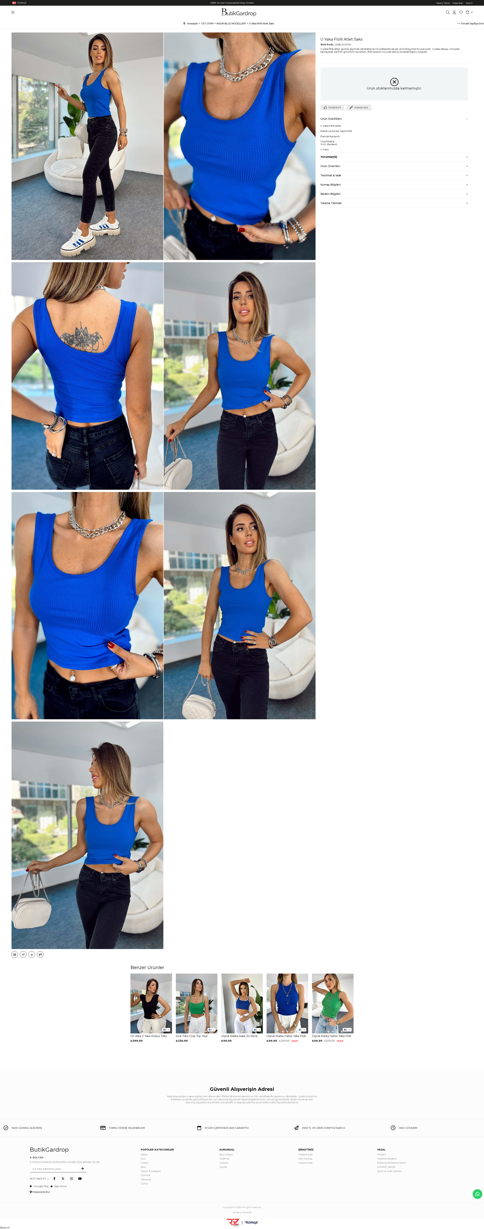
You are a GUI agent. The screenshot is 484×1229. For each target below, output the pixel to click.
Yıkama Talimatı (331, 203)
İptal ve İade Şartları (389, 1171)
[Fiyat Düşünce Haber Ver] (31, 954)
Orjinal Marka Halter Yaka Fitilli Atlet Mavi (286, 1036)
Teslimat (224, 1158)
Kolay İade (458, 3)
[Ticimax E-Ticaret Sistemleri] (251, 1223)
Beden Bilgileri (330, 194)
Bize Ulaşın (226, 1154)
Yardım (469, 3)
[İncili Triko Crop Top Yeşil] (196, 1003)
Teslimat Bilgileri (387, 1158)
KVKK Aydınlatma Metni (391, 1162)
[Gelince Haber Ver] (40, 954)
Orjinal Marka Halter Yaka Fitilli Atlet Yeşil (331, 1036)
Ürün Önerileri (330, 166)
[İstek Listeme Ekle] (14, 954)
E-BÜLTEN (36, 1157)
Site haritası (305, 1158)
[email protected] (242, 1212)
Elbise (144, 1154)
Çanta (144, 1183)
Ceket (144, 1162)
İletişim (381, 1154)
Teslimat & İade (330, 175)
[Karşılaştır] (23, 954)
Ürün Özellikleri (331, 118)
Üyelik (223, 1166)
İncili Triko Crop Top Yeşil (191, 1036)
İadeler (224, 1162)
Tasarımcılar (305, 1162)
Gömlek (145, 1175)
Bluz (143, 1166)
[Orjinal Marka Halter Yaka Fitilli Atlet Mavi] (287, 1003)
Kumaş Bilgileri (330, 184)
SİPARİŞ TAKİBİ (386, 1166)
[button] (142, 1031)
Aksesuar (146, 1179)
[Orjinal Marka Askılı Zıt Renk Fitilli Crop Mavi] (242, 1003)
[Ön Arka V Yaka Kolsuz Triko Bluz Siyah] (151, 1003)
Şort (143, 1158)
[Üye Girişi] (454, 12)
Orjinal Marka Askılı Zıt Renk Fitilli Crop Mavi (239, 1036)
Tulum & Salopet (151, 1171)
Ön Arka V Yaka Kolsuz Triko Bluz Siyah (148, 1036)
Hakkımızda (305, 1154)
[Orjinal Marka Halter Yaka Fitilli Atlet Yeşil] (333, 1003)
